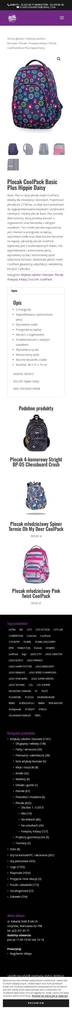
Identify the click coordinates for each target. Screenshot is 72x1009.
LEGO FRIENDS (34, 660)
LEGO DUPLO (16, 660)
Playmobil (16, 873)
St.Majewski (15, 709)
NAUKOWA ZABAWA (20, 691)
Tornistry (21, 843)
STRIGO (43, 709)
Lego (13, 867)
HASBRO (50, 648)
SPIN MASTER (55, 703)
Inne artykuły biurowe (29, 761)
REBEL (12, 703)
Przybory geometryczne (30, 837)
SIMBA (41, 703)
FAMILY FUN (23, 648)
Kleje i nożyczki (25, 767)
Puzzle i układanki (21, 885)
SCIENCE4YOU (26, 703)
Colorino (31, 635)
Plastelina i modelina (28, 797)
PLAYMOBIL (15, 697)
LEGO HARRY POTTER (20, 666)
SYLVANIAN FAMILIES (20, 715)
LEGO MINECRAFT (45, 666)
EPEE (11, 648)
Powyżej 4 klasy (38, 43)
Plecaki (23, 43)
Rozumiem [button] (36, 1003)
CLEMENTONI (16, 635)
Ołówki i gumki (25, 785)
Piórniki (20, 791)
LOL (31, 684)
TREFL (38, 715)
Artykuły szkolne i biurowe (37, 275)
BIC (21, 629)
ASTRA (12, 629)
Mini (23, 813)
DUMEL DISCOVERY (45, 641)
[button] (58, 58)
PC (36, 691)
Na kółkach (28, 819)
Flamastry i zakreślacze (30, 755)
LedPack (13, 654)
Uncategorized (19, 891)
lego (24, 654)
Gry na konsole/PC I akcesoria (28, 855)
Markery (21, 779)
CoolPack (46, 279)
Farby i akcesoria (26, 749)
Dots (13, 849)
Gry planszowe (19, 861)
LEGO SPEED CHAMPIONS (42, 672)
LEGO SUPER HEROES (42, 678)
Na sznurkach (29, 825)
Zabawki (15, 896)
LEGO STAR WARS (18, 678)
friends (38, 648)
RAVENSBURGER (46, 697)
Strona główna (15, 38)
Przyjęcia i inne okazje (23, 879)
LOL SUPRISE (43, 684)
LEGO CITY (36, 654)
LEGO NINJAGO (17, 672)
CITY (29, 629)
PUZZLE (29, 697)
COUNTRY (14, 641)
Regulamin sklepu (21, 953)
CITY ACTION (43, 629)
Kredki (19, 773)
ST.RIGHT (30, 709)
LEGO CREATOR (54, 654)
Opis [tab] (14, 291)
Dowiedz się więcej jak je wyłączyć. (50, 996)
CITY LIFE (58, 629)
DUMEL (27, 641)
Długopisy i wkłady (27, 743)
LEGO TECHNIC (17, 684)
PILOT (45, 691)
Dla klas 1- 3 (28, 807)
